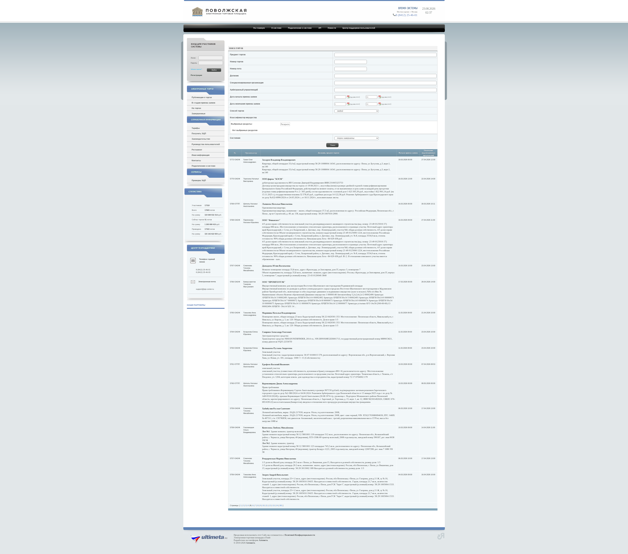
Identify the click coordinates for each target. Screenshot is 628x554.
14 (277, 505)
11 (267, 505)
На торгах (196, 108)
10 (263, 505)
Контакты (196, 160)
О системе (276, 28)
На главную (259, 28)
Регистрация (196, 75)
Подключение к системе (300, 28)
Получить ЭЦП (199, 133)
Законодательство (201, 139)
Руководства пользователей (206, 144)
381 (280, 505)
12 (270, 505)
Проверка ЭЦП (199, 180)
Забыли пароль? (196, 69)
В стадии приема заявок (203, 103)
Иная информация (200, 155)
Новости (332, 28)
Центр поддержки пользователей (358, 28)
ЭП (319, 28)
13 (273, 505)
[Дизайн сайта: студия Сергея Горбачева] (441, 535)
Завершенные (198, 114)
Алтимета (263, 540)
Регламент (197, 150)
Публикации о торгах (202, 97)
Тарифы (196, 128)
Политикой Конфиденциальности (300, 535)
